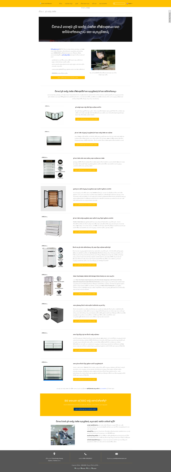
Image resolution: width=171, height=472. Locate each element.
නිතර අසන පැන (85, 3)
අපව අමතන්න (103, 3)
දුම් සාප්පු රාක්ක (50, 11)
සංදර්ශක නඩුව (69, 3)
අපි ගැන (94, 3)
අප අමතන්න (103, 388)
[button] (68, 77)
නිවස (60, 3)
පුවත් (76, 3)
